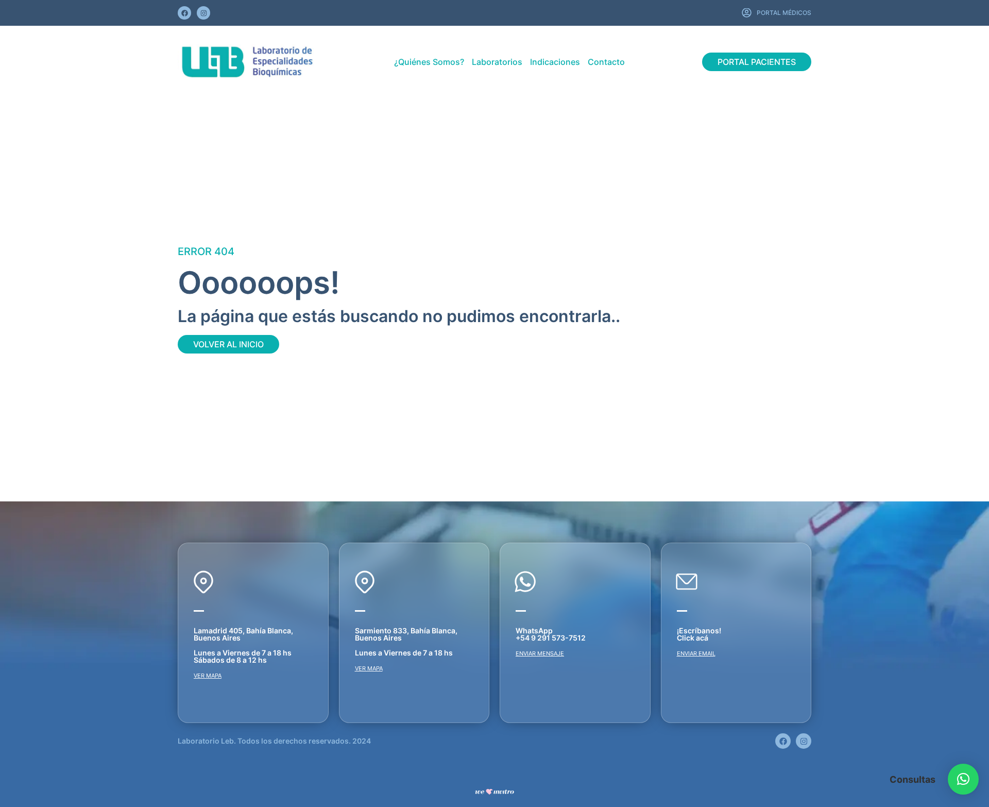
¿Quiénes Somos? (429, 62)
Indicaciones (555, 62)
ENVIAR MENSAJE (540, 653)
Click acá (692, 637)
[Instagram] (203, 13)
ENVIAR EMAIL (696, 653)
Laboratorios (497, 62)
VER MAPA (207, 675)
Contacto (606, 62)
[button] (963, 779)
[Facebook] (184, 13)
